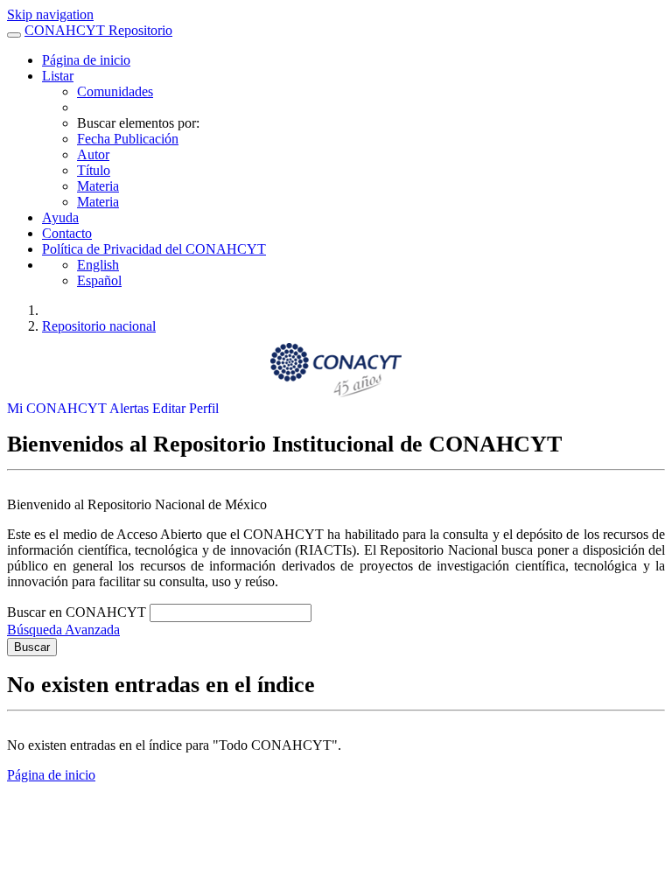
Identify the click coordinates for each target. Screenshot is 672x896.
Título (93, 170)
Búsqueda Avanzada (63, 629)
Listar (58, 75)
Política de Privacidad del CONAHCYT (154, 249)
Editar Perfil (185, 408)
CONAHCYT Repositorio (98, 30)
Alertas (130, 408)
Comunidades (115, 91)
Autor (93, 154)
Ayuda (60, 217)
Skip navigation (50, 14)
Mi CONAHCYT (58, 408)
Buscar (32, 647)
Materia (98, 185)
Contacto (67, 233)
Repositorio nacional (99, 325)
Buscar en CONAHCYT (78, 612)
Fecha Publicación (127, 138)
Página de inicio (86, 59)
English (98, 264)
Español (99, 280)
